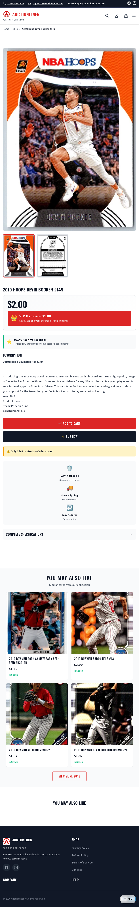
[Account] (116, 15)
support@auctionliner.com (48, 3)
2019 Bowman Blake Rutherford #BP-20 (101, 750)
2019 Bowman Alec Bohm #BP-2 (29, 750)
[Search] (107, 15)
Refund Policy (80, 855)
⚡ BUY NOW (69, 436)
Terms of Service (82, 863)
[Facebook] (129, 3)
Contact (77, 870)
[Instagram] (134, 3)
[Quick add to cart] (62, 649)
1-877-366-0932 (15, 3)
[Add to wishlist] (53, 649)
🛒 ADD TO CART (69, 423)
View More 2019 (69, 776)
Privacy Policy (80, 848)
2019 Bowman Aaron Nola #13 (94, 659)
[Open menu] (134, 16)
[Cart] (126, 15)
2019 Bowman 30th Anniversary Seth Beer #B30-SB (34, 661)
